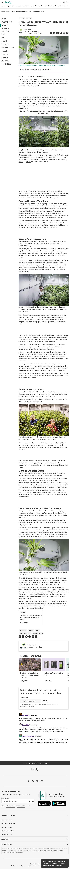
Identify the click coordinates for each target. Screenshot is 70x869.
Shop (3, 6)
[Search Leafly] (59, 2)
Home (3, 11)
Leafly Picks (52, 6)
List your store (6, 820)
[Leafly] (8, 2)
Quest (37, 630)
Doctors (65, 6)
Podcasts (5, 61)
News (7, 11)
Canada (4, 57)
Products (44, 6)
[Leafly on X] (33, 781)
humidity (31, 630)
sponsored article (38, 633)
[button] (67, 33)
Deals (25, 6)
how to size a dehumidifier (50, 587)
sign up (44, 700)
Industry (5, 51)
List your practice (7, 831)
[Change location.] (64, 2)
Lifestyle (5, 44)
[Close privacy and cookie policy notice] (67, 860)
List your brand (6, 827)
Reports (4, 54)
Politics (4, 38)
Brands (37, 6)
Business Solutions (8, 815)
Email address (24, 697)
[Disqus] (44, 735)
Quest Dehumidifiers (32, 31)
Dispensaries (10, 6)
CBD (59, 6)
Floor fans (22, 461)
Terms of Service (10, 807)
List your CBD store (8, 823)
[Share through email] (64, 33)
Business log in (6, 834)
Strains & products (5, 29)
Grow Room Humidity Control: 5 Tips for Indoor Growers (30, 11)
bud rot (28, 162)
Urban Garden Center (34, 97)
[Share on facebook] (51, 33)
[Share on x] (54, 33)
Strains (31, 6)
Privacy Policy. (21, 807)
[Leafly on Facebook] (28, 781)
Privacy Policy (52, 865)
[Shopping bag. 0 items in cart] (67, 2)
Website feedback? (35, 763)
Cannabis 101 (6, 22)
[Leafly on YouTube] (41, 781)
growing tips (23, 630)
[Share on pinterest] (60, 33)
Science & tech (7, 47)
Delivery (19, 6)
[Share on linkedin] (57, 33)
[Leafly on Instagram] (37, 781)
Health (4, 41)
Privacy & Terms (6, 844)
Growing (12, 11)
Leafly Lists (6, 64)
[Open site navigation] (2, 2)
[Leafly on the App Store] (44, 803)
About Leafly (5, 839)
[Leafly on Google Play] (59, 803)
